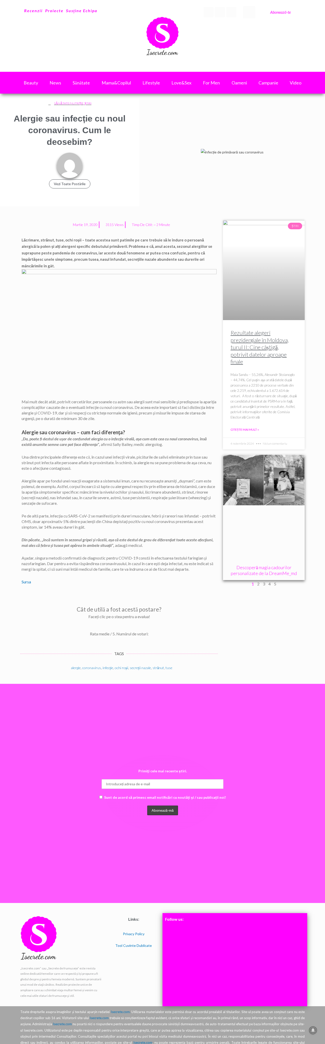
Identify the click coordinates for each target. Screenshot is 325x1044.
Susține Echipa (81, 10)
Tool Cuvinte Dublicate (133, 945)
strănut (158, 668)
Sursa (26, 581)
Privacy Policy (133, 934)
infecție (108, 668)
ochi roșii (121, 668)
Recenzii (33, 10)
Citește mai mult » (245, 429)
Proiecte (54, 10)
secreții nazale (140, 668)
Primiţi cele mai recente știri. (162, 771)
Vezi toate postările (70, 184)
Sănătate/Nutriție (69, 103)
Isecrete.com (99, 1018)
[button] (249, 12)
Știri (88, 103)
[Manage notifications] (313, 1030)
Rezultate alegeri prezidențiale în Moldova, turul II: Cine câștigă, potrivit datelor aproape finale (260, 347)
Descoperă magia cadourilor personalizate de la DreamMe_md (264, 570)
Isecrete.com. (121, 1012)
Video (295, 82)
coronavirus (91, 668)
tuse (169, 668)
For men (211, 82)
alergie (76, 668)
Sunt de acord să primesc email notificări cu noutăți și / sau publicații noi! (165, 797)
